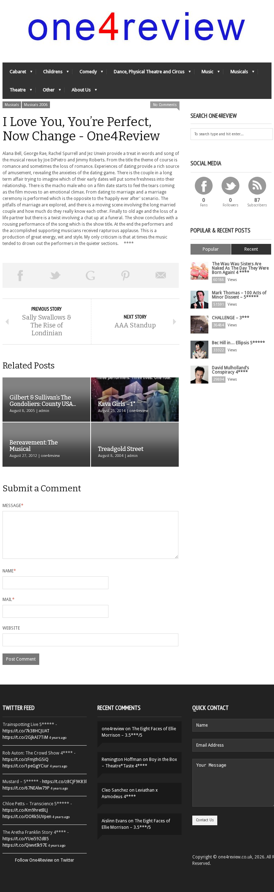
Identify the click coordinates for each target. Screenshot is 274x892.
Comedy (84, 73)
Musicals (235, 73)
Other (45, 91)
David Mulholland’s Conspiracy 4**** (230, 370)
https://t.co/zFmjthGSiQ (25, 759)
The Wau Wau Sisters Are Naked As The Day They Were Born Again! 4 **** (240, 268)
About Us (78, 91)
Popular (211, 249)
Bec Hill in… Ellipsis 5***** (238, 342)
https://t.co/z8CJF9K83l (64, 781)
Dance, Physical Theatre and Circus (145, 73)
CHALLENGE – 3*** (230, 317)
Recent (251, 249)
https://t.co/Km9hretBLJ (25, 810)
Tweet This (55, 275)
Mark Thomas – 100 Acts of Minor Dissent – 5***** (239, 295)
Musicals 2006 (36, 105)
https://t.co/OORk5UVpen (26, 816)
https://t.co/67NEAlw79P (26, 788)
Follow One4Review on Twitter (44, 860)
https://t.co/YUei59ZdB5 (25, 838)
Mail (8, 599)
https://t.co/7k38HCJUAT (26, 730)
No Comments (165, 105)
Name (9, 570)
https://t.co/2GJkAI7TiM (25, 737)
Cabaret (14, 73)
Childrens (49, 73)
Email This (161, 275)
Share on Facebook (20, 275)
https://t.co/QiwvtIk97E (24, 845)
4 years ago (57, 738)
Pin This (125, 275)
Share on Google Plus (90, 275)
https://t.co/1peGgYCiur (25, 765)
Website (11, 628)
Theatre (14, 91)
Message (13, 505)
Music (203, 73)
